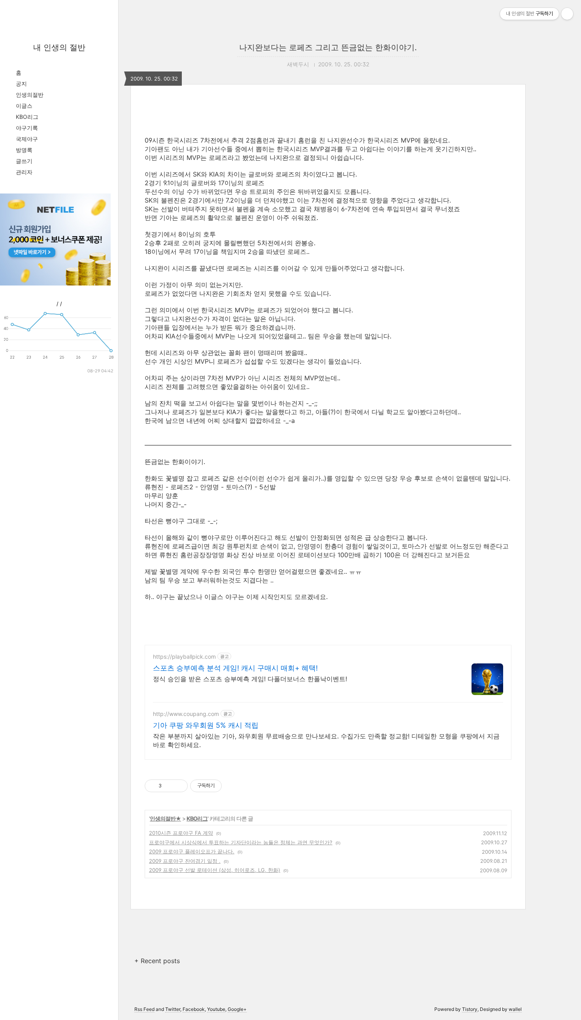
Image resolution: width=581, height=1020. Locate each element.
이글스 (24, 105)
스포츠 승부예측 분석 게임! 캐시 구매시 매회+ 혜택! (235, 668)
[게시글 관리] (179, 786)
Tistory (469, 1009)
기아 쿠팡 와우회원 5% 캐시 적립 (205, 725)
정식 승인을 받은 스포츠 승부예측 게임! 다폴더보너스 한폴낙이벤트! (250, 679)
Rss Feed (144, 1009)
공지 (21, 83)
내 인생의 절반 (59, 47)
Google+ (237, 1009)
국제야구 (27, 138)
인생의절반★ (165, 818)
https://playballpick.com (184, 656)
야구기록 (27, 127)
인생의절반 (29, 94)
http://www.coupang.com (186, 713)
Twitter (172, 1009)
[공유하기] (169, 786)
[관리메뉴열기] (567, 14)
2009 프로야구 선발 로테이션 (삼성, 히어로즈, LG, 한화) (214, 870)
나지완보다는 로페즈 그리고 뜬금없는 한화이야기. (328, 47)
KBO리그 (27, 116)
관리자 (24, 172)
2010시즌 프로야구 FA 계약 (181, 833)
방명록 (24, 150)
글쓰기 (24, 161)
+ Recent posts (157, 961)
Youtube (216, 1009)
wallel (515, 1009)
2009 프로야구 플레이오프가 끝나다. (191, 851)
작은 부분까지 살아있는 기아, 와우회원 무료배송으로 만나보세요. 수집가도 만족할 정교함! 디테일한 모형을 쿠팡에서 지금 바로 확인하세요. (326, 740)
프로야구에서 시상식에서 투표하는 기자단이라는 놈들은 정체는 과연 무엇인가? (240, 842)
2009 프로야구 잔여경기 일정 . (185, 861)
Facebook (194, 1009)
